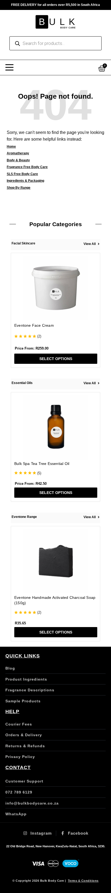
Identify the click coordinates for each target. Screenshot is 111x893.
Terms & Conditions (83, 880)
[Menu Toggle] (9, 67)
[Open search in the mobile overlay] (55, 43)
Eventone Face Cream (34, 325)
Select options (55, 359)
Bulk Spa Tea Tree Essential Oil (41, 463)
